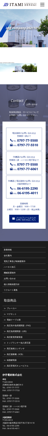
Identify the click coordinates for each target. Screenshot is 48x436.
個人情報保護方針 (12, 284)
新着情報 (8, 249)
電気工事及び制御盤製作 (14, 261)
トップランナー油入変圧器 (18, 342)
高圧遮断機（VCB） (15, 354)
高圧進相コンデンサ (15, 348)
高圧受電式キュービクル (17, 365)
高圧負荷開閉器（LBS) (16, 331)
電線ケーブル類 (14, 319)
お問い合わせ (10, 278)
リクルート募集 (11, 290)
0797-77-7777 (13, 387)
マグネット (12, 314)
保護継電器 (12, 360)
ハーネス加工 (10, 267)
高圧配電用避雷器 (15, 337)
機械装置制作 (10, 272)
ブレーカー (12, 308)
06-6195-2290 (13, 425)
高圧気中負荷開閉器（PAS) (19, 325)
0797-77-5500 (13, 398)
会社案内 (8, 255)
